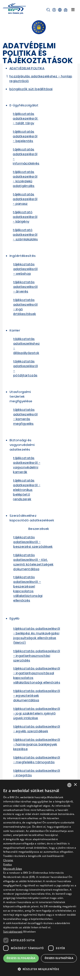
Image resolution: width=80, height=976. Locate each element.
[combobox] (69, 785)
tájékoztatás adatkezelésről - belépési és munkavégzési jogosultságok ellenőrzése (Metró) (36, 635)
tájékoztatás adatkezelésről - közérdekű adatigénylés (25, 179)
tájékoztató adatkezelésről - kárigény (25, 217)
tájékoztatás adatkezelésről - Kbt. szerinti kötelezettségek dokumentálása (33, 562)
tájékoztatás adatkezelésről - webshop (25, 269)
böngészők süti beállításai (31, 89)
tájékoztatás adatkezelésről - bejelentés (25, 136)
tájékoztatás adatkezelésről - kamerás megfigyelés (25, 416)
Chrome (8, 860)
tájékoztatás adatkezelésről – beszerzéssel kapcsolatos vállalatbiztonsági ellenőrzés (27, 589)
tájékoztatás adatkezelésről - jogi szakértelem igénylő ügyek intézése (36, 713)
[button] (48, 10)
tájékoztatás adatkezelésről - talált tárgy (25, 118)
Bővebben (29, 931)
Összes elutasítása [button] (59, 958)
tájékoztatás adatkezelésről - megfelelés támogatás (36, 759)
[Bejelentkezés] (54, 10)
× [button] (75, 784)
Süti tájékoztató (13, 931)
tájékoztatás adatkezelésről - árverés (25, 287)
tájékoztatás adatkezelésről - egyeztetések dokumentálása (36, 695)
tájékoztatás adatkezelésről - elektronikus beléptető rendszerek (26, 489)
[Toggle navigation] (72, 10)
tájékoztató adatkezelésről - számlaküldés (25, 234)
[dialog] (40, 878)
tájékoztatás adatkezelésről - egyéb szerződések (36, 728)
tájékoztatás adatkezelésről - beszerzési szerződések (32, 542)
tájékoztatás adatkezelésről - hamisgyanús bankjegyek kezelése (36, 744)
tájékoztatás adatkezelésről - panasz (25, 199)
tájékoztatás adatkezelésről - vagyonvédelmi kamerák (26, 465)
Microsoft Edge (12, 868)
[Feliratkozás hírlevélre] (65, 10)
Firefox (7, 864)
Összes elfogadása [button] (21, 958)
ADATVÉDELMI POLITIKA (27, 68)
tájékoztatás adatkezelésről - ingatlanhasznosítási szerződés (36, 656)
